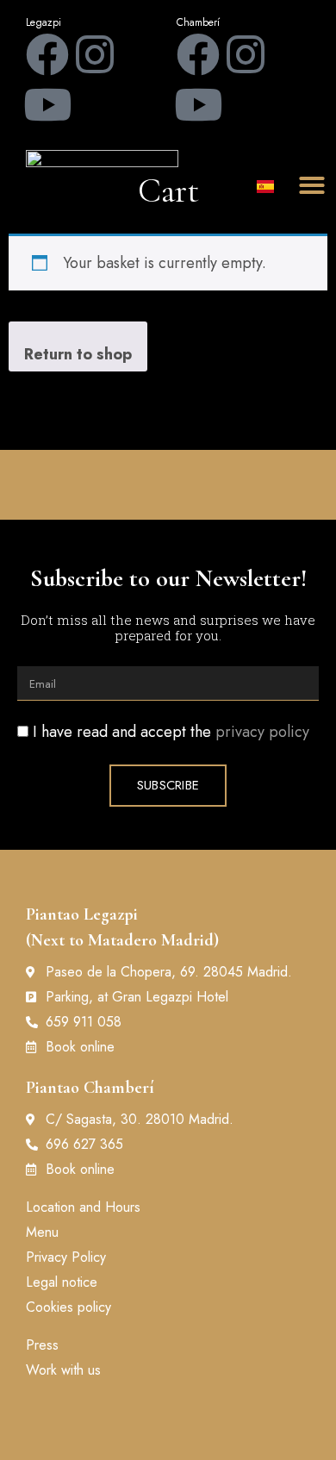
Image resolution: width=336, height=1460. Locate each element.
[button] (312, 185)
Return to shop (78, 354)
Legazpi (43, 22)
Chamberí (198, 22)
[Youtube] (47, 104)
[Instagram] (94, 54)
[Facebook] (47, 54)
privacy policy (262, 732)
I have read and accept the (171, 732)
